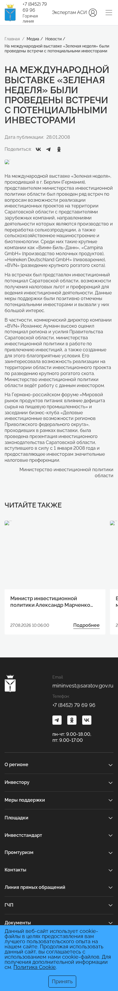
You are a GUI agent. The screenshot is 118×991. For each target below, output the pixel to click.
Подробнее (86, 625)
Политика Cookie (34, 967)
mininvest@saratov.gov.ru (82, 686)
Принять (62, 981)
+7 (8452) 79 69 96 (35, 7)
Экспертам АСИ (69, 12)
